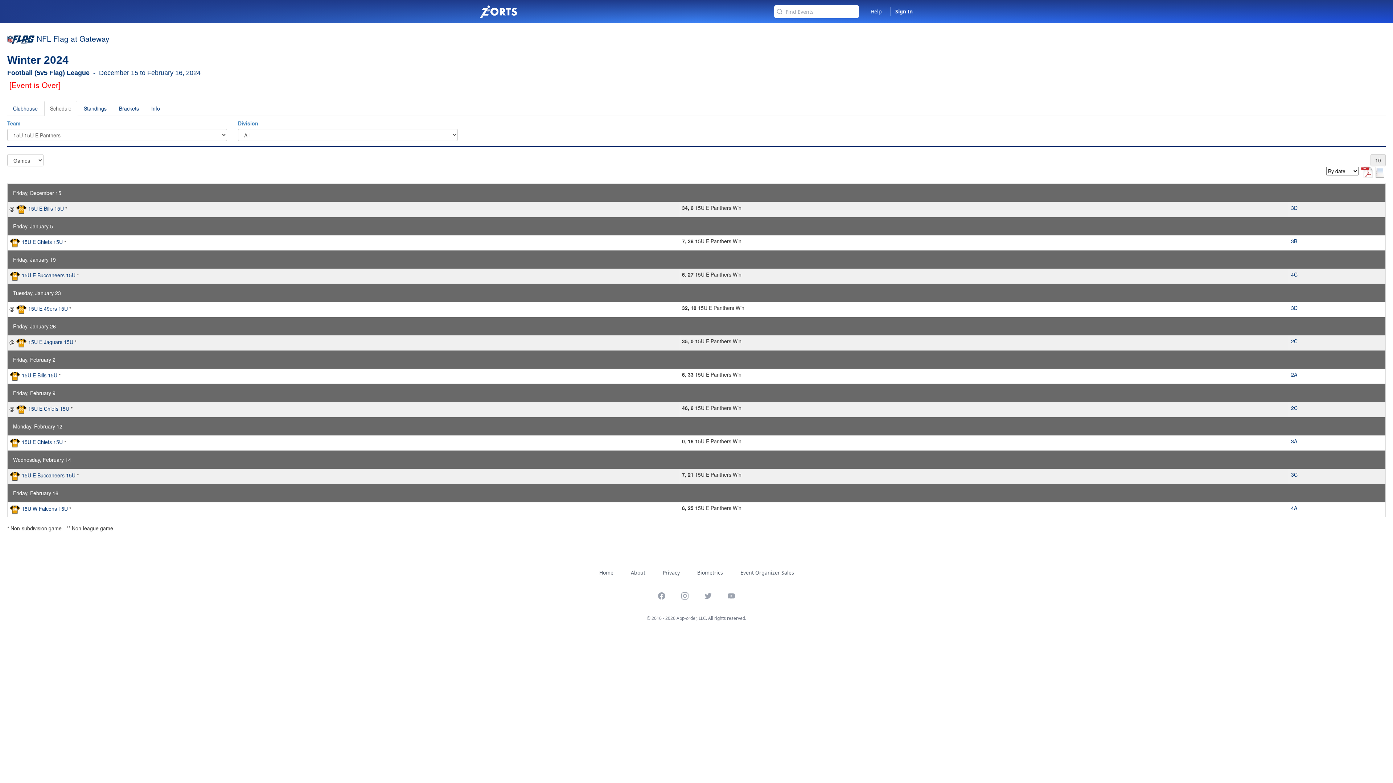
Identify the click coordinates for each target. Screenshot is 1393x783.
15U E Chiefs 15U (42, 241)
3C (1294, 474)
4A (1294, 507)
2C (1294, 341)
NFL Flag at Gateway (73, 38)
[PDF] (1367, 171)
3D (1294, 207)
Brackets (129, 108)
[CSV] (1380, 171)
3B (1294, 241)
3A (1294, 441)
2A (1294, 374)
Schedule (60, 108)
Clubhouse (25, 108)
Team (13, 123)
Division (248, 123)
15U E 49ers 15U (48, 308)
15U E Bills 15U (46, 208)
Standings (95, 108)
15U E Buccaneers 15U (48, 275)
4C (1294, 274)
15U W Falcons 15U (44, 508)
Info (155, 108)
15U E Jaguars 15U (51, 341)
